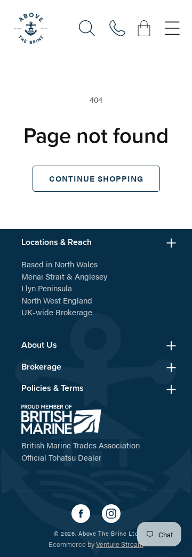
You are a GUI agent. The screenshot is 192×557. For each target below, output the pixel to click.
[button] (87, 28)
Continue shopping (96, 178)
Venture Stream (119, 544)
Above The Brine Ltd (108, 533)
